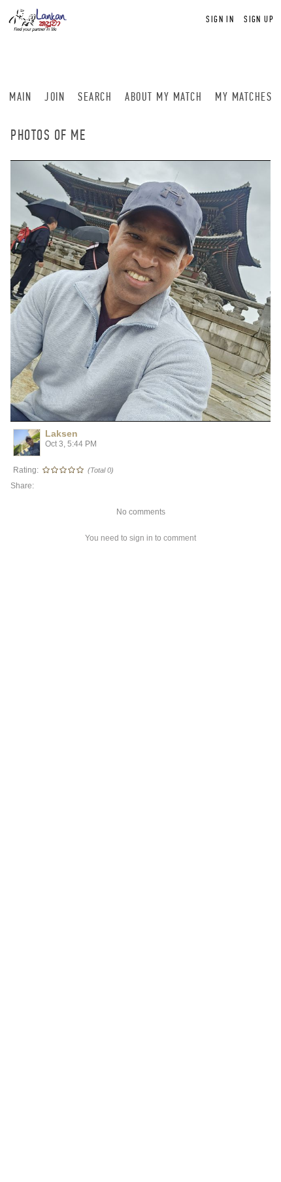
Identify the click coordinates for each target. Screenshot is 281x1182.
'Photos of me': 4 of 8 (58, 410)
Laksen (61, 433)
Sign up (259, 19)
